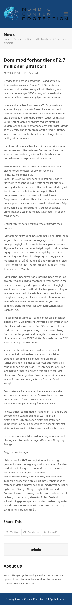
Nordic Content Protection (30, 599)
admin (36, 549)
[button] (66, 14)
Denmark (33, 73)
